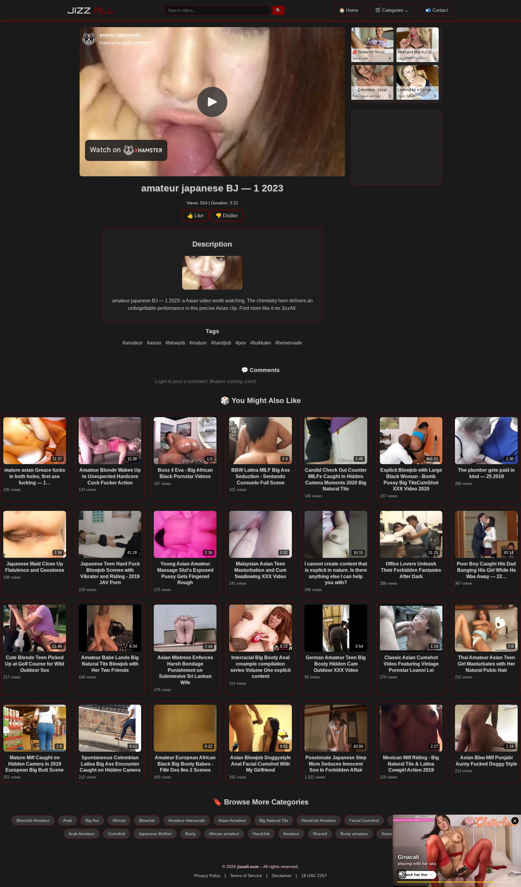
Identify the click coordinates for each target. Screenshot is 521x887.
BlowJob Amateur (33, 820)
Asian (386, 833)
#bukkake (261, 342)
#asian (155, 342)
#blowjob (176, 342)
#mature (198, 342)
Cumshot (116, 833)
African (119, 820)
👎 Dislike (227, 215)
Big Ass (92, 820)
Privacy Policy (207, 875)
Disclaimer (282, 875)
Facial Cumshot (364, 820)
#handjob (221, 342)
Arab (67, 820)
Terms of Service (246, 875)
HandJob (261, 833)
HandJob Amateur (319, 820)
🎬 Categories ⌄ (392, 10)
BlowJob (147, 820)
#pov (241, 342)
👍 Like (195, 215)
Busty (190, 833)
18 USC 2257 (314, 875)
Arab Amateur (81, 833)
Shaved (320, 833)
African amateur (224, 833)
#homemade (288, 342)
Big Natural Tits (273, 820)
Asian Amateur (232, 820)
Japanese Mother (155, 833)
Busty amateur (354, 833)
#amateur (133, 342)
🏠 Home (348, 10)
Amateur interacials (186, 820)
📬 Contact (436, 10)
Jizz (91, 10)
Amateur (291, 833)
